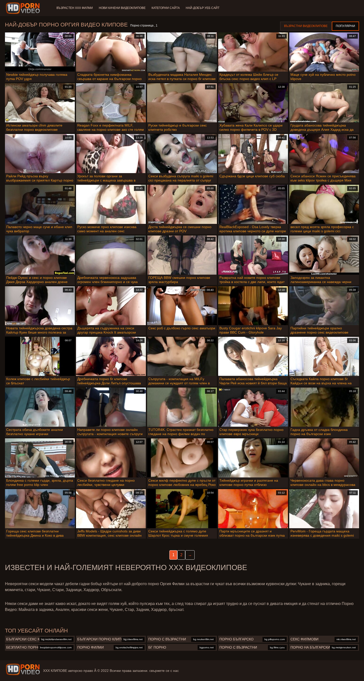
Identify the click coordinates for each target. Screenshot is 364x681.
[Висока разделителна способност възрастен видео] (23, 669)
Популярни (345, 26)
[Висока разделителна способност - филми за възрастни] (23, 8)
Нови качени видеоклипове (122, 8)
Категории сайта (166, 8)
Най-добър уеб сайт (202, 8)
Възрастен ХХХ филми (74, 8)
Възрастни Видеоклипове (306, 26)
